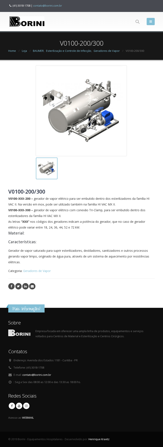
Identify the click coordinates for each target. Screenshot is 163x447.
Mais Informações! (26, 308)
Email (32, 286)
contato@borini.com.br (47, 5)
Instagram (26, 406)
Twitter (18, 286)
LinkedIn (25, 286)
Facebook (11, 286)
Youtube (19, 406)
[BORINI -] (26, 21)
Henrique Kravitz (99, 439)
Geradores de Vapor (37, 271)
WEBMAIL (28, 418)
